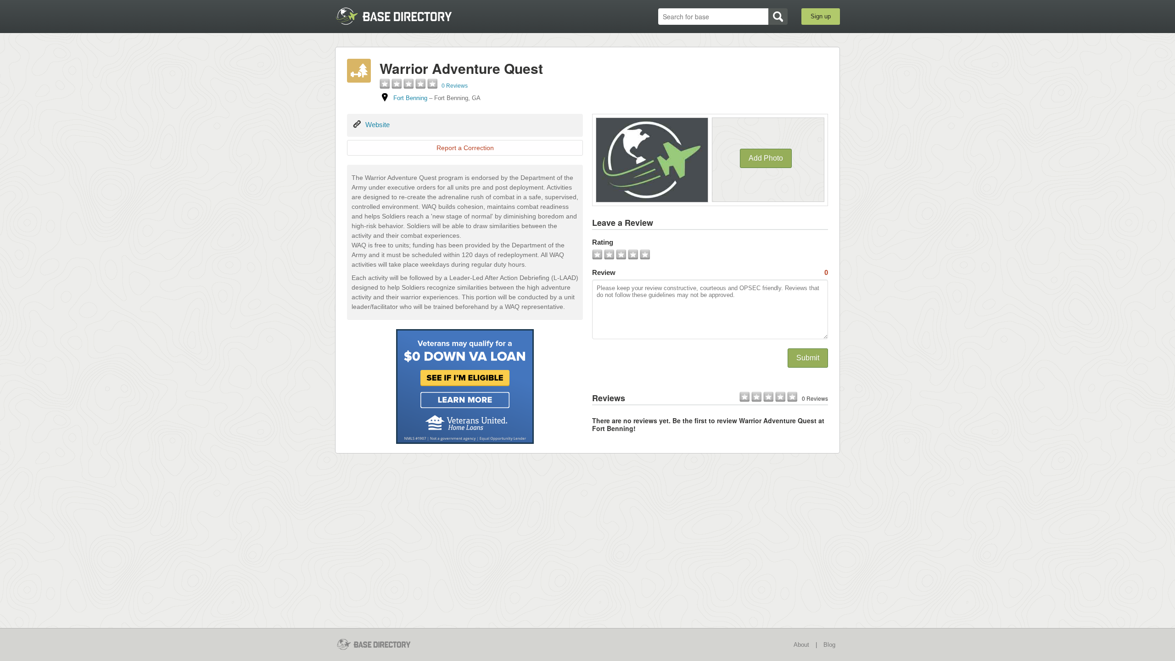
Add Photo (766, 158)
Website (377, 125)
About (801, 644)
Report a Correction (465, 147)
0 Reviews (455, 86)
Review (710, 272)
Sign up (821, 16)
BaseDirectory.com (402, 16)
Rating (602, 242)
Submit (807, 358)
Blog (829, 644)
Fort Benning (410, 98)
